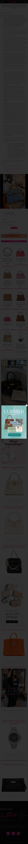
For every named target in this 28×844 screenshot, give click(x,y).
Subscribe (21, 842)
